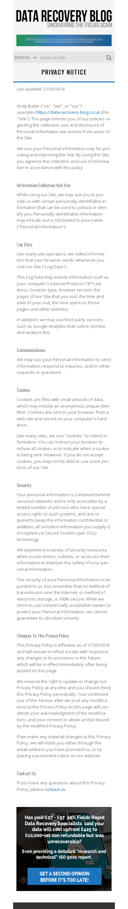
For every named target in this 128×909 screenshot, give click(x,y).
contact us (55, 789)
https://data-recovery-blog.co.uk (68, 112)
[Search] (110, 57)
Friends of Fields (53, 57)
